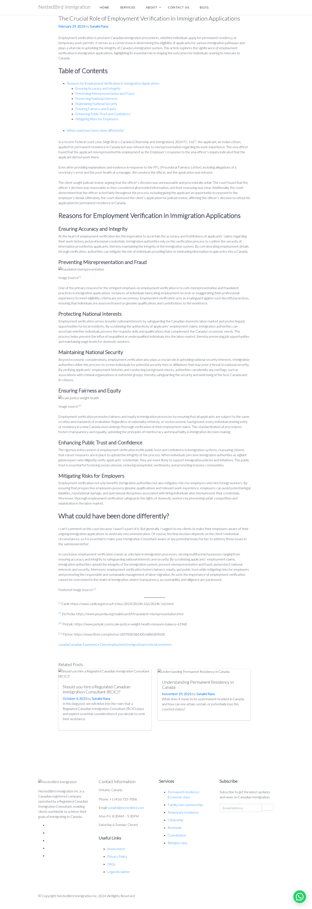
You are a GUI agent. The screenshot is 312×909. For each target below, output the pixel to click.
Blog (204, 7)
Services (127, 7)
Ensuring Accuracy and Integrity (98, 88)
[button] (299, 896)
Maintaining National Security (96, 104)
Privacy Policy (117, 856)
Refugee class (177, 843)
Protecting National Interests (96, 98)
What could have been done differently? (95, 130)
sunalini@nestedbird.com (126, 808)
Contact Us (178, 7)
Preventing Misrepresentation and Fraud (104, 93)
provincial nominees (157, 644)
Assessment (116, 849)
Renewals (175, 827)
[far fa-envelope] (268, 807)
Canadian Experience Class (88, 644)
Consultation (177, 835)
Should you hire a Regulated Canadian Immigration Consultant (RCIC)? (96, 689)
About (151, 7)
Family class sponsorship (185, 805)
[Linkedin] (249, 3)
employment (117, 644)
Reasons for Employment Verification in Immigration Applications (113, 83)
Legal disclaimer (118, 872)
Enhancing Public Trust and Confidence (103, 114)
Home (104, 7)
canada (63, 644)
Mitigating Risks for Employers (97, 119)
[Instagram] (239, 3)
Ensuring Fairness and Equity (95, 109)
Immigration (134, 644)
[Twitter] (258, 3)
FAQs (111, 864)
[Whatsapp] (268, 3)
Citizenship (175, 820)
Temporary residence (183, 812)
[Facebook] (229, 3)
